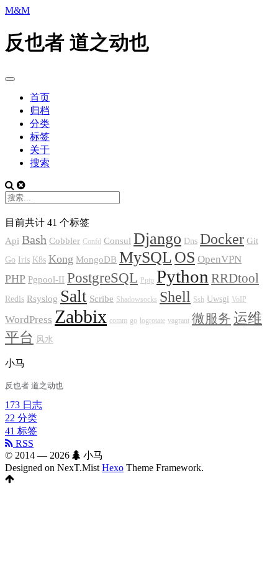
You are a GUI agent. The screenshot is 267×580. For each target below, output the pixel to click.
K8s (39, 259)
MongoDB (96, 259)
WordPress (28, 319)
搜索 (40, 162)
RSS (23, 443)
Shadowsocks (136, 299)
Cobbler (64, 241)
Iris (24, 259)
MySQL (145, 257)
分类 (40, 123)
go (133, 320)
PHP (15, 279)
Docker (222, 239)
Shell (175, 297)
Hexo (113, 467)
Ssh (198, 299)
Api (12, 241)
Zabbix (81, 316)
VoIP (239, 299)
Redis (14, 299)
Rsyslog (42, 299)
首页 (40, 97)
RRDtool (235, 278)
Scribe (101, 299)
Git (252, 241)
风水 (44, 339)
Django (157, 239)
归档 (40, 110)
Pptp (147, 280)
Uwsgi (218, 299)
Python (182, 276)
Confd (92, 241)
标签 (40, 136)
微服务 (211, 318)
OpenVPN (219, 259)
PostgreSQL (102, 278)
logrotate (152, 320)
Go (10, 259)
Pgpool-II (46, 279)
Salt (73, 296)
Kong (60, 259)
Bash (34, 239)
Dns (190, 241)
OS (184, 257)
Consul (117, 241)
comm (118, 320)
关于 (40, 149)
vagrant (178, 320)
